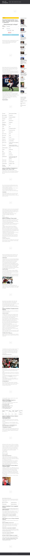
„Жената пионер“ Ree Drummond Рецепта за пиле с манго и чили (24, 44)
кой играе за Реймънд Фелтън (6, 238)
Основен (10, 1)
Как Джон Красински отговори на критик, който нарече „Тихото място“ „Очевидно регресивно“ (23, 38)
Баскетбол (15, 1)
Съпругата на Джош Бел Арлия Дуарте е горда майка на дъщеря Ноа (24, 26)
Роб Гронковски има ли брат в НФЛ (6, 354)
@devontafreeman (14, 502)
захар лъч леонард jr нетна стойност (23, 99)
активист (20, 1)
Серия (13, 30)
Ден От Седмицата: (4, 26)
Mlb (17, 1)
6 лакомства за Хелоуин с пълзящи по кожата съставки (24, 68)
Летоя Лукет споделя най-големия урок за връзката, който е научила (23, 32)
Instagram (10, 163)
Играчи (13, 1)
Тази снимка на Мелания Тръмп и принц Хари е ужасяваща (23, 79)
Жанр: (3, 28)
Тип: (8, 30)
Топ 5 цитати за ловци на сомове (24, 93)
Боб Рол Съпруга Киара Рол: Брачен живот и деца (24, 88)
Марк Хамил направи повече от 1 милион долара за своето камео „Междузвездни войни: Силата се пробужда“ (24, 74)
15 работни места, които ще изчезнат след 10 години (24, 55)
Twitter (13, 163)
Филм (10, 30)
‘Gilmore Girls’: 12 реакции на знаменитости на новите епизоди (23, 49)
